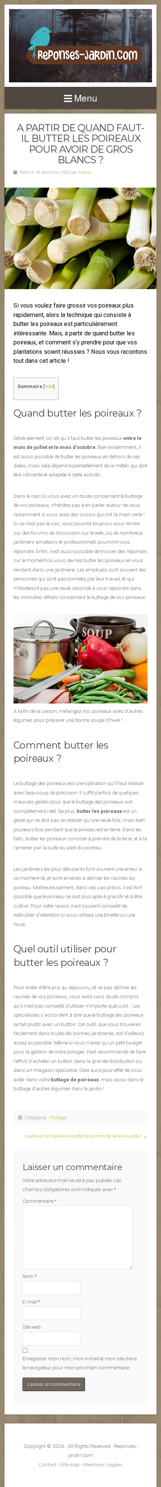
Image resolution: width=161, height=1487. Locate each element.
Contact (48, 1464)
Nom (29, 1276)
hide (49, 386)
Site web (31, 1327)
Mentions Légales (102, 1464)
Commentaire (39, 1201)
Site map (70, 1464)
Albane (84, 172)
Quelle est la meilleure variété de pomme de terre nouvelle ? (83, 1136)
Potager (58, 1117)
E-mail (31, 1302)
